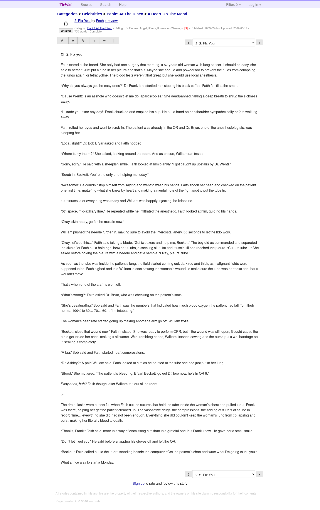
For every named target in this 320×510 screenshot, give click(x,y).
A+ (84, 40)
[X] (186, 28)
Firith (100, 20)
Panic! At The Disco (125, 14)
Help (122, 4)
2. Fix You (82, 21)
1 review (111, 20)
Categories (67, 14)
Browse (86, 4)
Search (105, 4)
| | (114, 40)
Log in (253, 4)
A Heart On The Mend (167, 14)
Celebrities (92, 14)
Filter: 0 (232, 4)
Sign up (139, 483)
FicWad (65, 4)
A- (62, 40)
